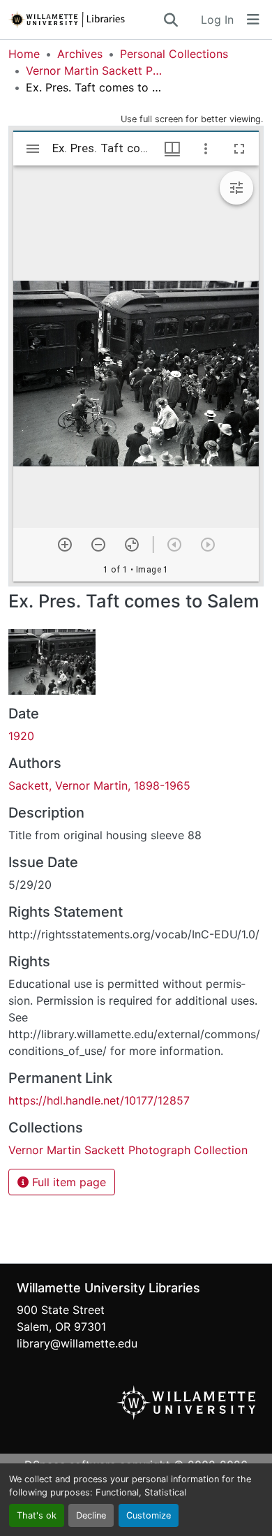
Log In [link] (217, 20)
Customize (148, 1515)
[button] (85, 20)
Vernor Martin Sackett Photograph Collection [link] (95, 70)
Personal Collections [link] (174, 54)
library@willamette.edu (77, 1343)
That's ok (36, 1515)
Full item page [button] (67, 1182)
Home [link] (24, 54)
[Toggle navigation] (253, 19)
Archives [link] (80, 54)
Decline (91, 1515)
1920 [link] (21, 736)
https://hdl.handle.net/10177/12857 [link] (99, 1100)
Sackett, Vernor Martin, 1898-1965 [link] (99, 785)
